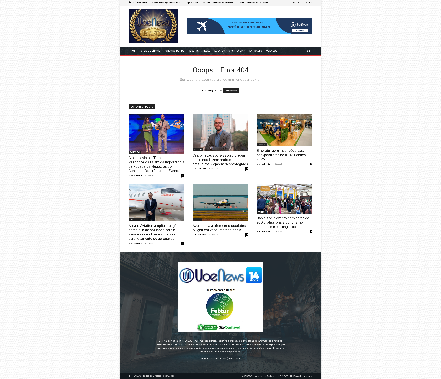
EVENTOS (261, 212)
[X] (302, 3)
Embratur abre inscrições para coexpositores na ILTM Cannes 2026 (281, 155)
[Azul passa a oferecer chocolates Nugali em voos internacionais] (220, 203)
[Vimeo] (306, 3)
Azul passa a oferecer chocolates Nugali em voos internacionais (219, 228)
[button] (308, 51)
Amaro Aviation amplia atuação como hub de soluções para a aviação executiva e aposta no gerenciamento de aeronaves (153, 232)
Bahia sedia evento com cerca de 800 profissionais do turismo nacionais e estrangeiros (283, 222)
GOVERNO (262, 145)
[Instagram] (298, 3)
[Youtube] (310, 3)
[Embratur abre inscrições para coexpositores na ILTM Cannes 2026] (284, 130)
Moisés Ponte (135, 175)
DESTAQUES (135, 152)
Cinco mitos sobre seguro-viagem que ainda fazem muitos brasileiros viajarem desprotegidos (220, 159)
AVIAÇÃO (197, 220)
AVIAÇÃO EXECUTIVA (138, 220)
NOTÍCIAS (198, 149)
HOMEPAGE (231, 90)
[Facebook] (294, 3)
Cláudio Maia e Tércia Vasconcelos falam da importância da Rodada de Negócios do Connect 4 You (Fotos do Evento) (156, 164)
